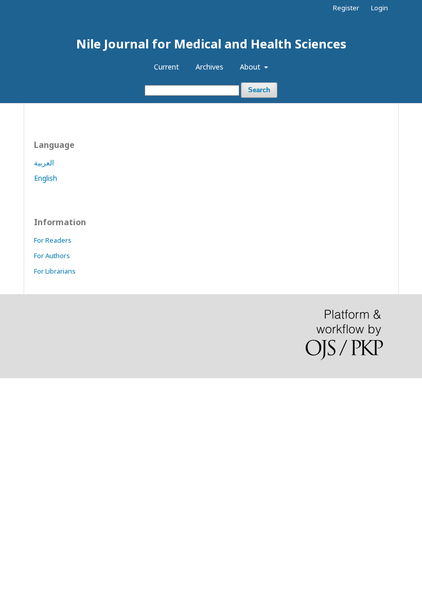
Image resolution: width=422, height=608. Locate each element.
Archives (209, 67)
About (251, 67)
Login (379, 7)
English (45, 178)
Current (166, 67)
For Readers (53, 240)
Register (346, 7)
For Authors (52, 255)
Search (259, 90)
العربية (44, 162)
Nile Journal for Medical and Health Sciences (211, 43)
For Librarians (55, 271)
